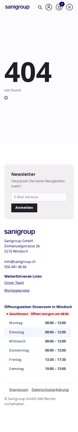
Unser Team (14, 282)
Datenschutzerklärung (50, 389)
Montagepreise (16, 290)
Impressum (18, 389)
